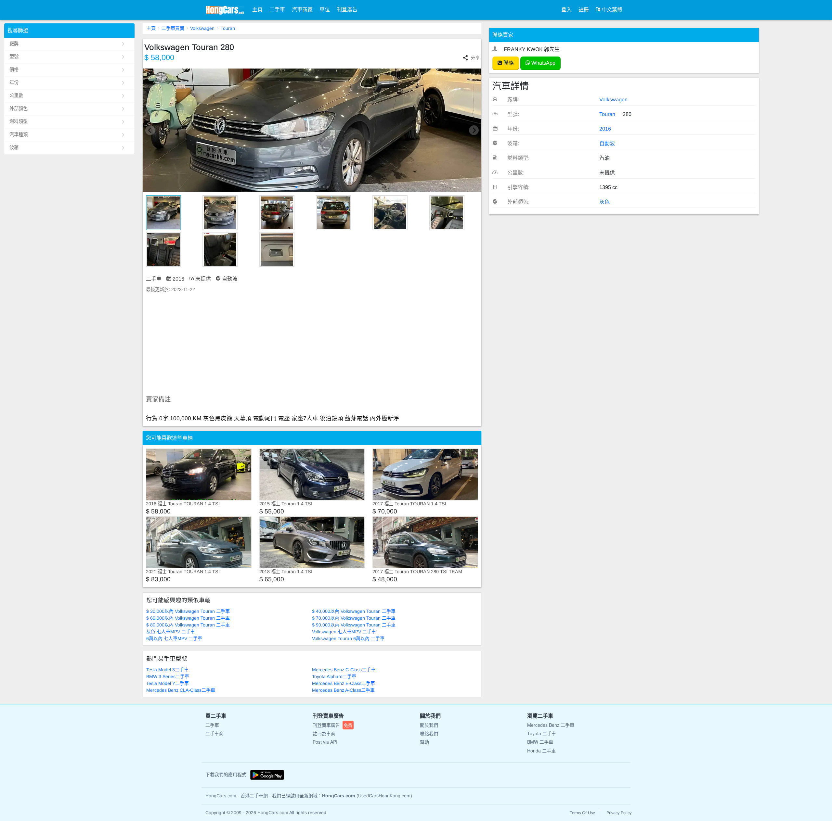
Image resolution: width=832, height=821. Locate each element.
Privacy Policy (618, 813)
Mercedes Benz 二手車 (550, 725)
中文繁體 (611, 9)
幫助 (424, 742)
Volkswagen (202, 28)
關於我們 (429, 725)
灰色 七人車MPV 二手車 (170, 631)
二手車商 (214, 733)
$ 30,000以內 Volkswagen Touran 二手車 (188, 611)
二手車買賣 (173, 28)
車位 (324, 9)
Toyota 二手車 (541, 733)
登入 (566, 9)
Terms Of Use (582, 813)
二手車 (277, 9)
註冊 (583, 9)
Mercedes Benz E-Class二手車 (343, 683)
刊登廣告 (347, 9)
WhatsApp (542, 63)
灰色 (604, 202)
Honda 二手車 (541, 750)
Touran (228, 28)
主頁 (257, 9)
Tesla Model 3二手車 (167, 669)
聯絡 (508, 63)
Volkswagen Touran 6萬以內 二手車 (348, 638)
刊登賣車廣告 (332, 725)
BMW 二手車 (540, 742)
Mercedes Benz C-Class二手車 (343, 669)
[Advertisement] (312, 344)
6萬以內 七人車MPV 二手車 (174, 638)
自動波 (607, 143)
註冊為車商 (324, 733)
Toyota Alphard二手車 (334, 676)
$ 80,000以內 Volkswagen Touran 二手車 (188, 624)
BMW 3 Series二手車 (167, 676)
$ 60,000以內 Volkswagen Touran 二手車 (188, 618)
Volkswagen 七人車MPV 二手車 (344, 631)
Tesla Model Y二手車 (167, 683)
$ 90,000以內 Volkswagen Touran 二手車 (354, 624)
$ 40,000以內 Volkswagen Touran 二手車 (354, 611)
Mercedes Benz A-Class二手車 (343, 690)
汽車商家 (302, 9)
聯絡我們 (429, 733)
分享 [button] (475, 57)
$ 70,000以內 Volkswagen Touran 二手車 (354, 618)
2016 (605, 129)
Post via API (325, 742)
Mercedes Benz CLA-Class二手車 (180, 690)
